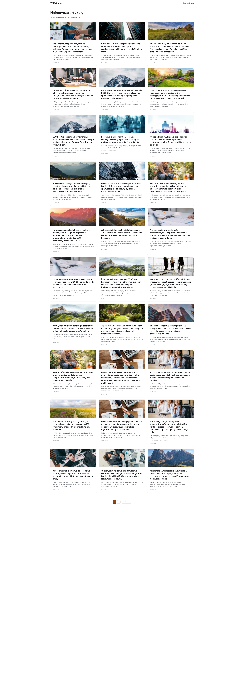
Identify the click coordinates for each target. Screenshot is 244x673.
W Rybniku (56, 3)
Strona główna (188, 3)
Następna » (126, 502)
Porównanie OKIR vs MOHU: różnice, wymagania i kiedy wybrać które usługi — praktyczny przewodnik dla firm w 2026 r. (120, 139)
